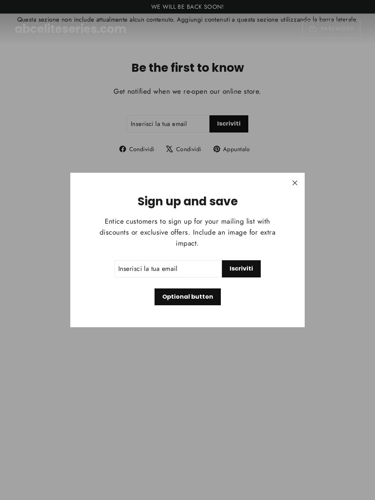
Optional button (187, 296)
